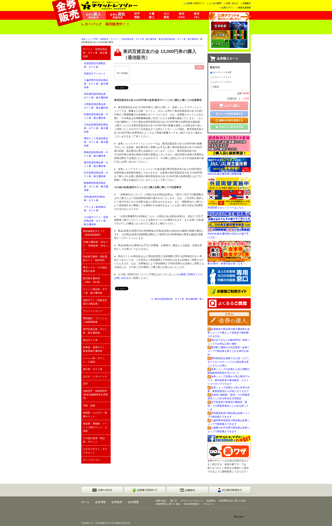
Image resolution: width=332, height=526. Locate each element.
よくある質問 (215, 3)
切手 (85, 383)
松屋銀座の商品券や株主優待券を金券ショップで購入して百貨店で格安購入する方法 (229, 333)
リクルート (208, 504)
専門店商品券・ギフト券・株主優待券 (95, 331)
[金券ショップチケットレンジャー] (109, 5)
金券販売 (104, 39)
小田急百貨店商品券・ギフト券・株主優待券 (96, 106)
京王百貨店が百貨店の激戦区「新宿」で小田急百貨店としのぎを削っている (228, 406)
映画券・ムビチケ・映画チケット (95, 414)
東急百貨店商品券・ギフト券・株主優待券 (96, 154)
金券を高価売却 (117, 15)
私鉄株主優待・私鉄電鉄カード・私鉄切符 (95, 258)
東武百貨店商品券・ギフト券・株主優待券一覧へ (179, 299)
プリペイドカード (92, 311)
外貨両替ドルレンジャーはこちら (226, 207)
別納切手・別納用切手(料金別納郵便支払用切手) (95, 395)
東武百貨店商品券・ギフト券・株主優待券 (178, 39)
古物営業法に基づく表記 (168, 504)
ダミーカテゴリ (91, 460)
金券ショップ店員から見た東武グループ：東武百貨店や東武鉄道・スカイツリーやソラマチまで (229, 380)
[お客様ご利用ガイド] (229, 291)
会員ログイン (228, 7)
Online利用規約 (191, 504)
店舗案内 (246, 3)
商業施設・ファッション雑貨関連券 (95, 320)
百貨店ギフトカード (95, 73)
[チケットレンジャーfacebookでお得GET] (229, 438)
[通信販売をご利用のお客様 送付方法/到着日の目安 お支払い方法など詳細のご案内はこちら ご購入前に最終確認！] (229, 145)
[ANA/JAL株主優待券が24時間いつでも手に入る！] (229, 221)
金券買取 (100, 502)
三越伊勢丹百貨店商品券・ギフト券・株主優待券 (96, 84)
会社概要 (133, 502)
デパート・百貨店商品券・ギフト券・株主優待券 (133, 39)
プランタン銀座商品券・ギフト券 (95, 208)
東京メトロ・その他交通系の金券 (95, 269)
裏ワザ (173, 500)
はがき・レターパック (95, 376)
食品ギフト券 (90, 340)
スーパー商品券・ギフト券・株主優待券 (95, 291)
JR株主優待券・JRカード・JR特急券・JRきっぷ (95, 246)
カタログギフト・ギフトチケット (95, 451)
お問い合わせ (232, 3)
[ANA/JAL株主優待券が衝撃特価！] (229, 164)
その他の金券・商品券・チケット (94, 440)
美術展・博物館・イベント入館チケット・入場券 (95, 427)
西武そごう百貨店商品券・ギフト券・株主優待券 (96, 142)
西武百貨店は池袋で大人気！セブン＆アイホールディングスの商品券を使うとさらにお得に (229, 362)
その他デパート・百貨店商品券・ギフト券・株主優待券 (96, 221)
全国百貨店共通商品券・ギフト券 (95, 65)
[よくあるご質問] (229, 303)
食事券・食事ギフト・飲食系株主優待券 (95, 349)
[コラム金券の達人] (229, 317)
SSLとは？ (239, 516)
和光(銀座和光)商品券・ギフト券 (94, 198)
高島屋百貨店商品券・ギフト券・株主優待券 (96, 96)
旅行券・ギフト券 (92, 369)
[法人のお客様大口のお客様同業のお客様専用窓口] (229, 275)
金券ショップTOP (89, 39)
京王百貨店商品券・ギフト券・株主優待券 (96, 174)
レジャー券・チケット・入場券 (94, 360)
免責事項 (210, 500)
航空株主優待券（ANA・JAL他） (92, 280)
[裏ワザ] (229, 451)
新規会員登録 (244, 7)
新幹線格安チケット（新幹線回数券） (94, 233)
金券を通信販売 (93, 15)
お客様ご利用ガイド (195, 3)
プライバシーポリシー (192, 500)
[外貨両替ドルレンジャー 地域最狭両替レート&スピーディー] (229, 191)
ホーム (85, 502)
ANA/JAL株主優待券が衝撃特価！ (226, 173)
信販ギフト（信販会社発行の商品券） (95, 302)
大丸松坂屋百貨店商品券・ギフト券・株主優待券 (96, 128)
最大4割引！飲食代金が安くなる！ (226, 263)
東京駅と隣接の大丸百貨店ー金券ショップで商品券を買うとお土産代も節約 (229, 351)
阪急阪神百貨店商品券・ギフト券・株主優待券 (96, 186)
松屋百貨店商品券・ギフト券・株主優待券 (96, 116)
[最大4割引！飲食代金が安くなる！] (229, 251)
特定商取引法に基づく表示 (232, 500)
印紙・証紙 (89, 405)
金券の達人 (161, 500)
